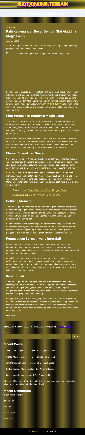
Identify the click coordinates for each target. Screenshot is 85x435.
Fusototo (19, 381)
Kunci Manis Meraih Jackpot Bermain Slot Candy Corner (30, 351)
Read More (12, 316)
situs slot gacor (9, 412)
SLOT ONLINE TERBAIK (46, 431)
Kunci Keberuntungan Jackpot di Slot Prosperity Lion (29, 375)
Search (6, 332)
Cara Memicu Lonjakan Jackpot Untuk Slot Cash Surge (30, 363)
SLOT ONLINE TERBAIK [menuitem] (52, 104)
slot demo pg (8, 401)
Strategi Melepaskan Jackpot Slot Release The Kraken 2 (30, 357)
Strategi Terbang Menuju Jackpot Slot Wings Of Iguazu (30, 369)
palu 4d (17, 311)
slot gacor (7, 406)
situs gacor (7, 418)
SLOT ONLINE (11, 27)
